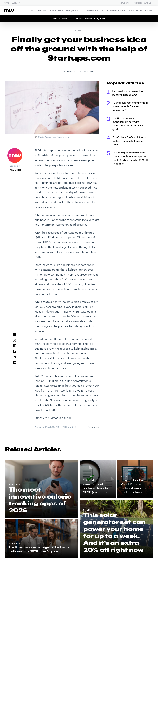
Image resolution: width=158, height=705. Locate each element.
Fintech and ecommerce (113, 10)
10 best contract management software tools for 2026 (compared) (130, 106)
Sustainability (57, 10)
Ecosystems (72, 10)
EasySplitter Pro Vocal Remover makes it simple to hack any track (130, 141)
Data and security (89, 10)
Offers (79, 31)
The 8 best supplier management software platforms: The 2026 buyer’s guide (128, 123)
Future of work (135, 10)
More (147, 10)
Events (15, 2)
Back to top (93, 427)
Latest (31, 10)
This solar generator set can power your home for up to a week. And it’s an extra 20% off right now (130, 158)
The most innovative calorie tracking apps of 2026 (128, 92)
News (6, 2)
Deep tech (42, 10)
